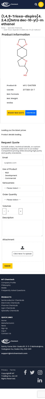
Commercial (10, 178)
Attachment (8, 239)
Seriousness (8, 182)
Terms (12, 370)
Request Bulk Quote (16, 113)
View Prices (30, 113)
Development (11, 175)
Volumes (7, 206)
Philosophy (6, 285)
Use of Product (10, 169)
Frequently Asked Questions (13, 290)
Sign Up (4, 328)
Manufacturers (7, 323)
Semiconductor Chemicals (12, 300)
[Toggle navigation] (41, 4)
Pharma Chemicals (9, 305)
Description (8, 217)
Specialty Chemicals (10, 310)
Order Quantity (10, 194)
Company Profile (8, 282)
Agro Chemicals (8, 308)
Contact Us (6, 333)
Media (3, 288)
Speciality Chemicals (15, 28)
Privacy (4, 370)
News (3, 325)
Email (5, 157)
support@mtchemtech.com (14, 353)
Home (3, 28)
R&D (7, 172)
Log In (3, 331)
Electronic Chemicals (10, 303)
